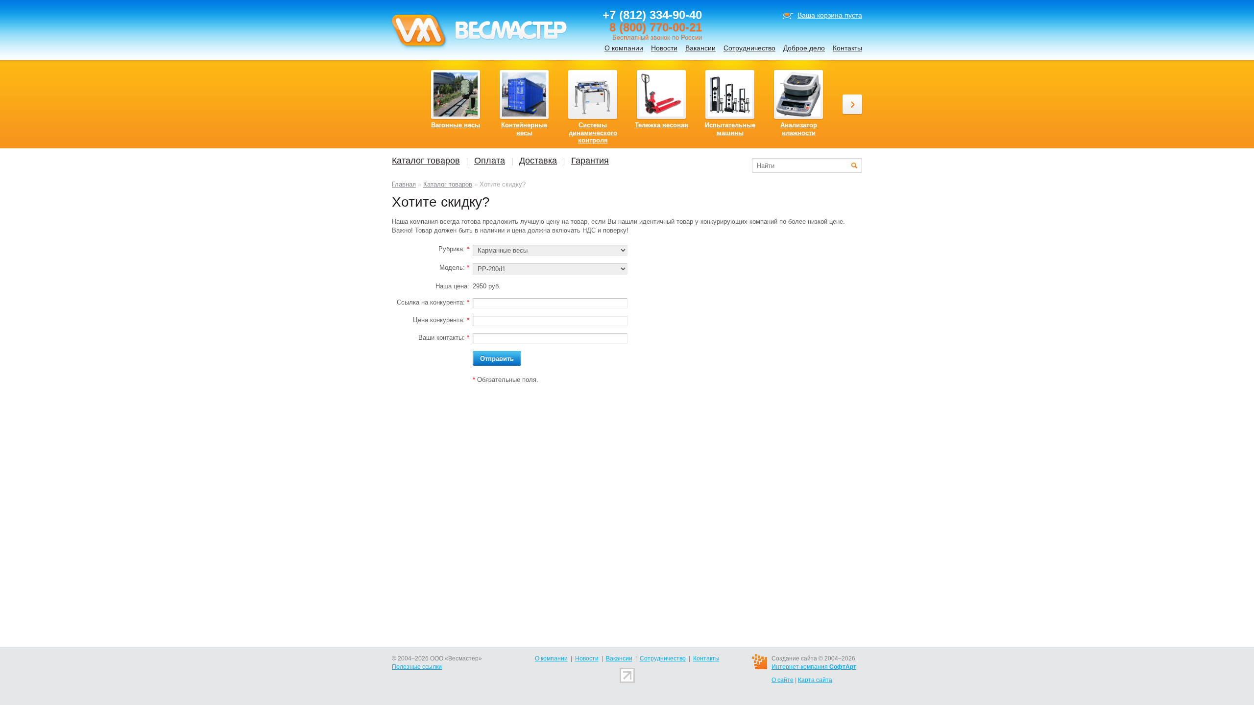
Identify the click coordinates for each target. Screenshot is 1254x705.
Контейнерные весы (524, 129)
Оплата (489, 160)
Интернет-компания (814, 666)
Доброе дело (804, 48)
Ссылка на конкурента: (433, 302)
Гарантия (590, 160)
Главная (404, 184)
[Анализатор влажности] (798, 94)
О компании (623, 48)
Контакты (847, 48)
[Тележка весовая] (661, 94)
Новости (664, 48)
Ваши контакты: (443, 337)
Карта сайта (815, 680)
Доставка (538, 160)
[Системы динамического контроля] (592, 94)
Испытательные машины (730, 129)
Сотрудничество (749, 48)
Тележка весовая (661, 125)
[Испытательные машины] (730, 94)
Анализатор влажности (798, 129)
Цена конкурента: (441, 320)
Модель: (454, 267)
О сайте (783, 680)
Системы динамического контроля (593, 132)
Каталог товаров (447, 184)
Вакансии (700, 48)
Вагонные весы (455, 125)
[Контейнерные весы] (524, 94)
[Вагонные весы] (455, 94)
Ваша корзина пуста (829, 15)
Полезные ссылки (417, 666)
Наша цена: (452, 286)
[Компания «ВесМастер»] (478, 49)
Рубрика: (453, 249)
